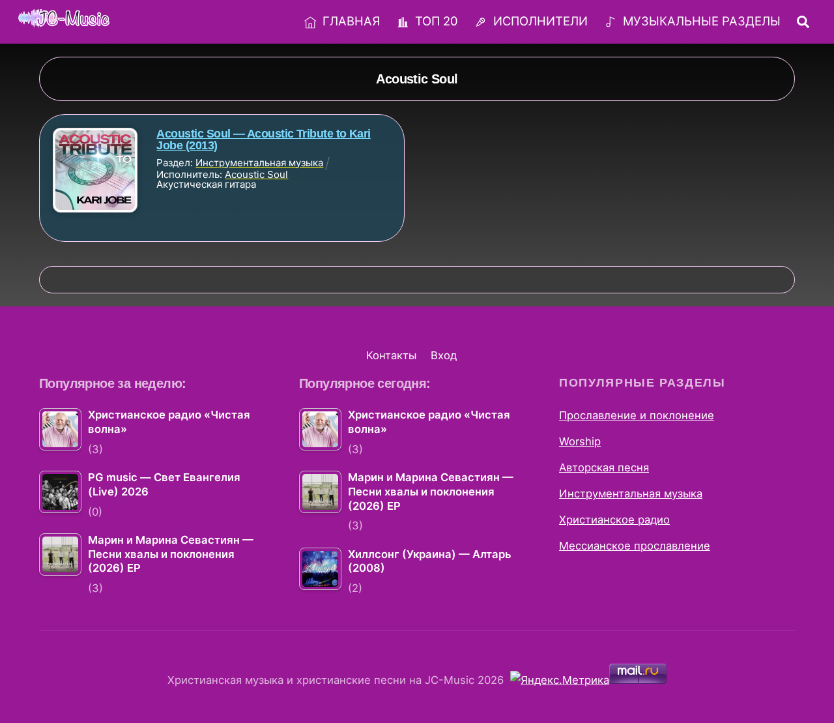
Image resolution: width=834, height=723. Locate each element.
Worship (580, 441)
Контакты (391, 355)
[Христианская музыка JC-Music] (63, 19)
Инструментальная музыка (630, 493)
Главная (349, 21)
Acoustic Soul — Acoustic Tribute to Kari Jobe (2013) (263, 139)
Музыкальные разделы (700, 21)
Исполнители (539, 21)
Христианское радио (614, 519)
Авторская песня (604, 467)
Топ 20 (435, 21)
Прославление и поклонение (636, 415)
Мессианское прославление (634, 545)
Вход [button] (444, 355)
